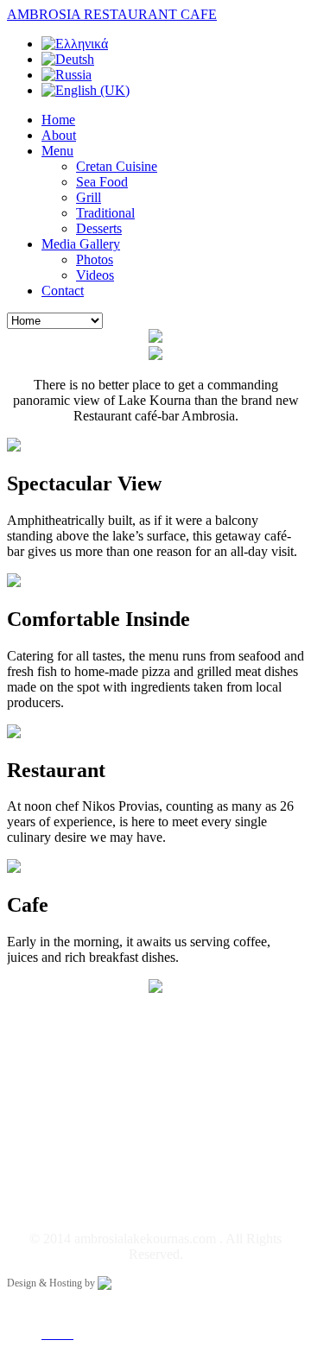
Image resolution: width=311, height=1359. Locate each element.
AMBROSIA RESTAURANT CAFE (112, 14)
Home (58, 119)
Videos (95, 275)
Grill (88, 197)
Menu (57, 150)
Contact (62, 290)
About (58, 135)
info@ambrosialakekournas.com (161, 1155)
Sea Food (102, 181)
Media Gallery (80, 244)
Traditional (105, 212)
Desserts (99, 228)
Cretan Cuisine (116, 166)
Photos (94, 259)
